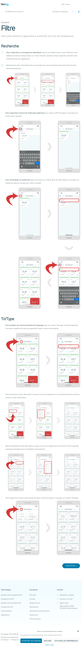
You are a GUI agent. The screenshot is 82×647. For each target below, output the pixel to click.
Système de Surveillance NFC (11, 595)
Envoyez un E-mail (66, 599)
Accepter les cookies (31, 641)
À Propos (33, 595)
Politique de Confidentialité (10, 637)
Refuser (47, 641)
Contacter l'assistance (60, 12)
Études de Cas (35, 603)
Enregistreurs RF (7, 607)
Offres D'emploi (35, 619)
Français (67, 4)
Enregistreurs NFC (7, 599)
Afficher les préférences (66, 641)
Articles (32, 599)
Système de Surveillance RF (11, 603)
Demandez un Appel (67, 595)
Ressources (34, 615)
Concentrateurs (6, 611)
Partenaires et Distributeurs (40, 611)
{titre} (47, 645)
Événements (34, 607)
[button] (78, 631)
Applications (5, 615)
